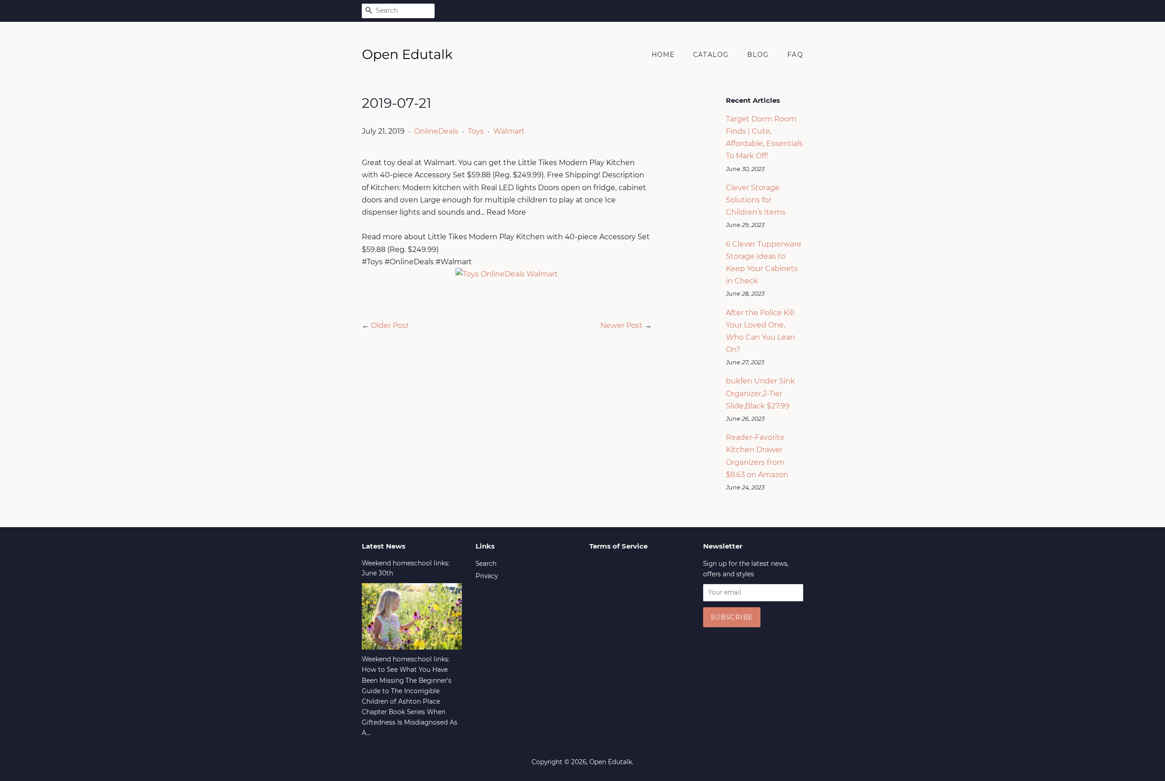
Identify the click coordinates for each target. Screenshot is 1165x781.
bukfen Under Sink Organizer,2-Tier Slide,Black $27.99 (760, 393)
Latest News (383, 546)
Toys (476, 131)
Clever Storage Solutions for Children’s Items (755, 200)
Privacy (487, 575)
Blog (758, 54)
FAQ (795, 54)
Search (486, 563)
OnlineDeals (436, 131)
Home (663, 54)
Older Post (390, 325)
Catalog (711, 54)
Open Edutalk (610, 762)
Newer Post (621, 325)
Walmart (509, 131)
